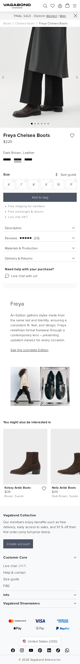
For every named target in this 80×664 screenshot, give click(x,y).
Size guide (11, 579)
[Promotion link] (40, 386)
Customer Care (15, 557)
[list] (40, 464)
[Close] (75, 16)
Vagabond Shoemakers (21, 603)
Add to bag (40, 197)
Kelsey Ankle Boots (18, 488)
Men (63, 16)
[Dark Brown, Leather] (17, 159)
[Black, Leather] (7, 159)
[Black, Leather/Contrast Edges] (28, 159)
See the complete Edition (29, 350)
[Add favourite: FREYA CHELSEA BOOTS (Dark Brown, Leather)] (72, 136)
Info (6, 594)
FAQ (6, 585)
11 (73, 184)
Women (51, 16)
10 (60, 185)
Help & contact (14, 572)
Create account (18, 544)
